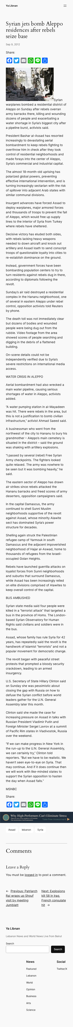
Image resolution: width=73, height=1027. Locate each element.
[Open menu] (65, 6)
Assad (11, 829)
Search (10, 943)
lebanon (26, 829)
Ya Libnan (12, 5)
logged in (31, 875)
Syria (40, 829)
